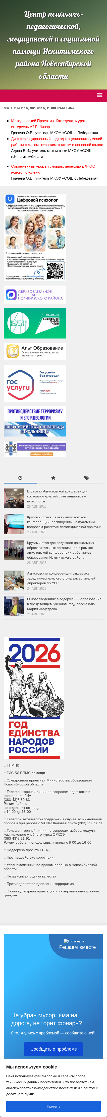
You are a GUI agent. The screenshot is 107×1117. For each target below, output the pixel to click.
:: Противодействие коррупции (29, 857)
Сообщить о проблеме (53, 1049)
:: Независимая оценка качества (30, 876)
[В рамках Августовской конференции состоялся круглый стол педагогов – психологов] (14, 498)
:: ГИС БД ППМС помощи (24, 773)
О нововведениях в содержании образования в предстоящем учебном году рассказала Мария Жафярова (64, 604)
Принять (53, 1106)
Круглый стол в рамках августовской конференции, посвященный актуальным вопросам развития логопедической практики (64, 522)
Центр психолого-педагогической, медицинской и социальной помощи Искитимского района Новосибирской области (53, 45)
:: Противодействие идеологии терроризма (39, 884)
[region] (53, 1088)
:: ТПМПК (11, 765)
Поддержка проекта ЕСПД (28, 850)
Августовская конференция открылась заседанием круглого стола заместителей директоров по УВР (61, 578)
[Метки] (86, 479)
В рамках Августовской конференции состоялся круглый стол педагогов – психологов (57, 496)
